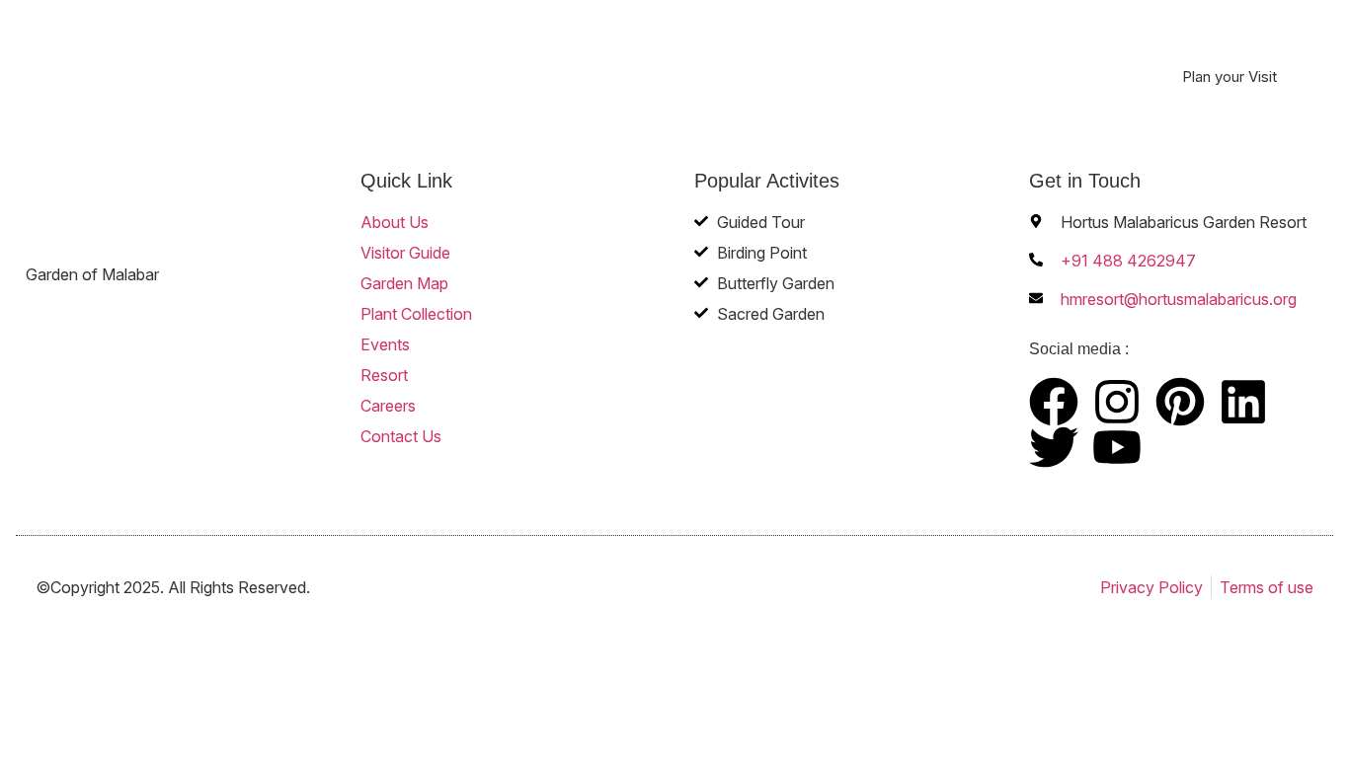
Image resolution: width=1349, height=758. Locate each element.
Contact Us (1048, 55)
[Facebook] (1053, 402)
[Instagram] (1117, 402)
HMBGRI (887, 55)
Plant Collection (654, 55)
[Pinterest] (1180, 402)
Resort (816, 55)
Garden (547, 55)
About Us (364, 55)
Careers (964, 55)
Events (750, 55)
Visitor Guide (458, 55)
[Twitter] (1053, 447)
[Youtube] (1117, 447)
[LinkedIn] (1243, 402)
